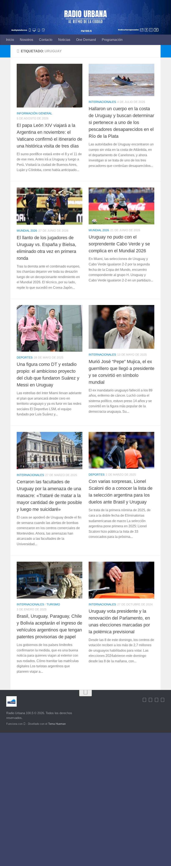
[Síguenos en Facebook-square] (144, 700)
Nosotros (26, 39)
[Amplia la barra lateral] (5, 51)
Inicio (10, 39)
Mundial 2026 (27, 230)
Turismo (53, 604)
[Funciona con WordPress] (24, 723)
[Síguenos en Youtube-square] (156, 700)
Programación (112, 39)
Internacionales (102, 102)
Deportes (25, 357)
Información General (34, 113)
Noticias (64, 39)
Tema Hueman (57, 723)
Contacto (45, 39)
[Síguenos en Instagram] (162, 700)
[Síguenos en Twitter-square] (150, 700)
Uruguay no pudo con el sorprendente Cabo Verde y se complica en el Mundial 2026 (119, 243)
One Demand (86, 39)
